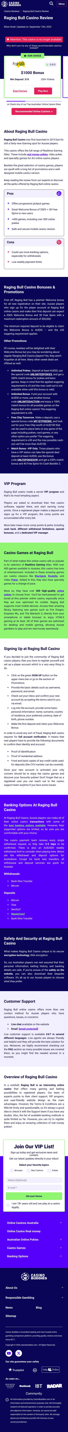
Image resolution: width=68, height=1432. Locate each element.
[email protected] (28, 1028)
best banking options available (27, 825)
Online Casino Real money (23, 1231)
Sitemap (11, 1316)
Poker (14, 579)
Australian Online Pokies (22, 1239)
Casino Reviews (11, 11)
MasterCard (18, 913)
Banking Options (17, 1256)
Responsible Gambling (20, 1297)
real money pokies (37, 154)
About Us (11, 1288)
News (9, 1307)
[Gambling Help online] (51, 1370)
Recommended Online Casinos (32, 111)
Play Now (43, 91)
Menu (62, 4)
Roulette (53, 576)
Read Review (20, 91)
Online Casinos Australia (22, 1223)
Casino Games (16, 1248)
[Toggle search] (51, 4)
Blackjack (40, 576)
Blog (39, 1307)
